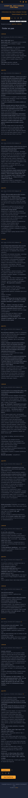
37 (21, 463)
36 (21, 387)
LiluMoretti (19, 24)
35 (21, 329)
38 (21, 528)
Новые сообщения (16, 12)
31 (20, 73)
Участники (23, 12)
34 (20, 242)
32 (20, 143)
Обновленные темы (7, 12)
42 (21, 647)
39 (21, 559)
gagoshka (14, 24)
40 (21, 589)
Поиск (22, 14)
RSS (25, 14)
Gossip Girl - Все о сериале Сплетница (14, 6)
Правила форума (16, 14)
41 (21, 621)
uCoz (17, 787)
